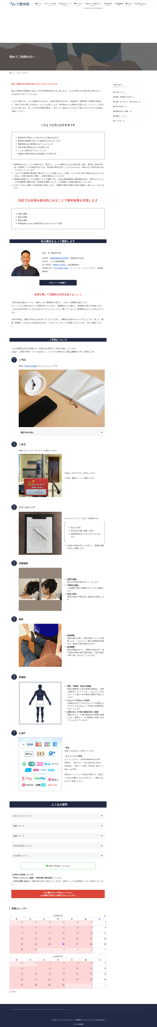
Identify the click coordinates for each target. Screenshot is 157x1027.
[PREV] (12, 915)
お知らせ (120, 92)
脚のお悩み (120, 106)
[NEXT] (104, 915)
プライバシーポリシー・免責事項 (70, 1020)
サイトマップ (88, 1020)
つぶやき (120, 121)
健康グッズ (120, 116)
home (55, 1020)
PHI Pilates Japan (61, 268)
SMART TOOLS (59, 264)
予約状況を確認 (30, 366)
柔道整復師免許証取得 (59, 258)
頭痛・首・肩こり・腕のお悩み (128, 101)
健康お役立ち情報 (123, 111)
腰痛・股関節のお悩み (124, 97)
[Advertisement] (78, 25)
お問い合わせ (99, 1020)
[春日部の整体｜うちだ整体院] (20, 4)
